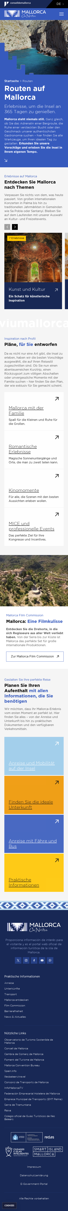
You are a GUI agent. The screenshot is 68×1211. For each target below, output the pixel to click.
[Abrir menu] (61, 14)
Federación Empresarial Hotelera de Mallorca (32, 1093)
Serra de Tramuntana (17, 1104)
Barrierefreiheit (13, 1011)
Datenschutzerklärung (34, 1175)
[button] (5, 160)
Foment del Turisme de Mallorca (24, 1059)
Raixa (7, 1110)
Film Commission (14, 1005)
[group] (33, 271)
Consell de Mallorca (16, 1048)
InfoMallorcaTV (13, 1087)
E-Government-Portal (34, 1183)
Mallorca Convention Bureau (22, 1065)
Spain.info (10, 1071)
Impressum (34, 1166)
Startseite (11, 81)
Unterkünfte (12, 988)
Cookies (9, 1205)
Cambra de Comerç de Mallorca (23, 1054)
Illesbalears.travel (14, 1076)
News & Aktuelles (15, 1016)
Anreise (9, 982)
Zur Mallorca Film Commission (32, 656)
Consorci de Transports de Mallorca (26, 1082)
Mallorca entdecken (16, 999)
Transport (10, 994)
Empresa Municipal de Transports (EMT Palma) (33, 1099)
